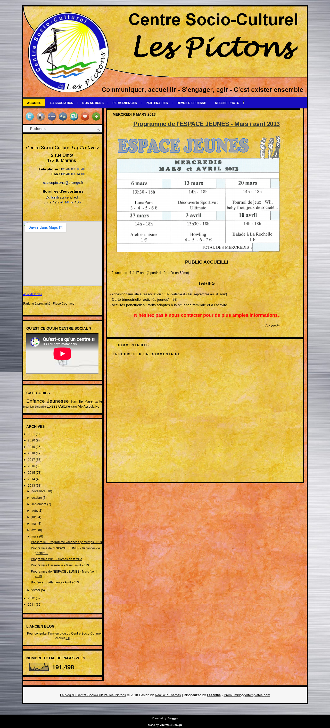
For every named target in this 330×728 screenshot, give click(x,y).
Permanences (124, 102)
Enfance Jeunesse (47, 400)
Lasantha (214, 694)
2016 (32, 466)
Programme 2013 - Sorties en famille (56, 559)
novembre (38, 491)
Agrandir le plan (32, 294)
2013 (32, 485)
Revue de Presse (191, 102)
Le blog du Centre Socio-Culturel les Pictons (93, 694)
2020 (32, 440)
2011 (32, 604)
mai (34, 523)
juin (34, 517)
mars (35, 536)
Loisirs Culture (58, 406)
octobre (37, 497)
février (36, 590)
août (34, 510)
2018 (32, 453)
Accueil (34, 102)
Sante (74, 406)
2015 (32, 472)
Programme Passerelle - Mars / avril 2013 (60, 565)
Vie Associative (89, 406)
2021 (32, 433)
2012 (32, 598)
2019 (32, 446)
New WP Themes (168, 694)
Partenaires (157, 102)
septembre (39, 504)
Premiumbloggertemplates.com (247, 694)
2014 (32, 479)
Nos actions (93, 102)
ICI (68, 638)
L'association (61, 102)
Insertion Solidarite (34, 406)
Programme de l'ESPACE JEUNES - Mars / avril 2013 (206, 123)
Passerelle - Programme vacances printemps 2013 (66, 542)
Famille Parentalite (86, 401)
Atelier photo (227, 102)
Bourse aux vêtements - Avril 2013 (55, 582)
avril (34, 529)
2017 (32, 459)
